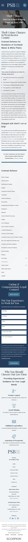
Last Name (4, 316)
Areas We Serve (14, 476)
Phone (3, 321)
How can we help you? (7, 336)
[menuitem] (14, 177)
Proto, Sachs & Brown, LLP (7, 139)
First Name (4, 311)
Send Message (14, 363)
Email (3, 326)
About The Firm (14, 294)
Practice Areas (14, 473)
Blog (14, 479)
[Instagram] (18, 518)
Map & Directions (14, 498)
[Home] (13, 5)
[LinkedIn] (13, 518)
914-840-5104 (14, 460)
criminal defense (13, 132)
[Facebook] (10, 518)
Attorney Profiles (14, 470)
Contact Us (14, 482)
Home (14, 467)
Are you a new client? (7, 331)
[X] (15, 518)
